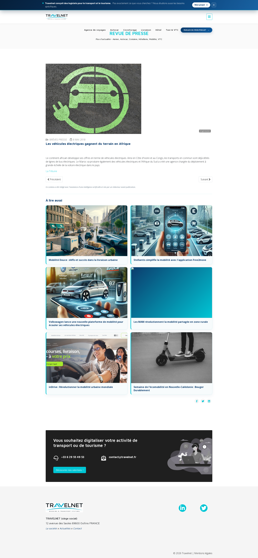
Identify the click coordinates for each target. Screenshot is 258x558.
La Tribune (51, 171)
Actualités (65, 528)
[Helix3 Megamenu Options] (209, 16)
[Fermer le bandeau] (213, 5)
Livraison (146, 30)
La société (51, 528)
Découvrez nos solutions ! (69, 470)
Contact (77, 528)
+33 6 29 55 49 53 (72, 457)
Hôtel (158, 30)
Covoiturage (130, 30)
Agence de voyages (95, 30)
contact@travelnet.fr (122, 457)
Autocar (114, 30)
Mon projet (200, 5)
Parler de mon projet (195, 30)
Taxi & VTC (172, 30)
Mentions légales (203, 553)
